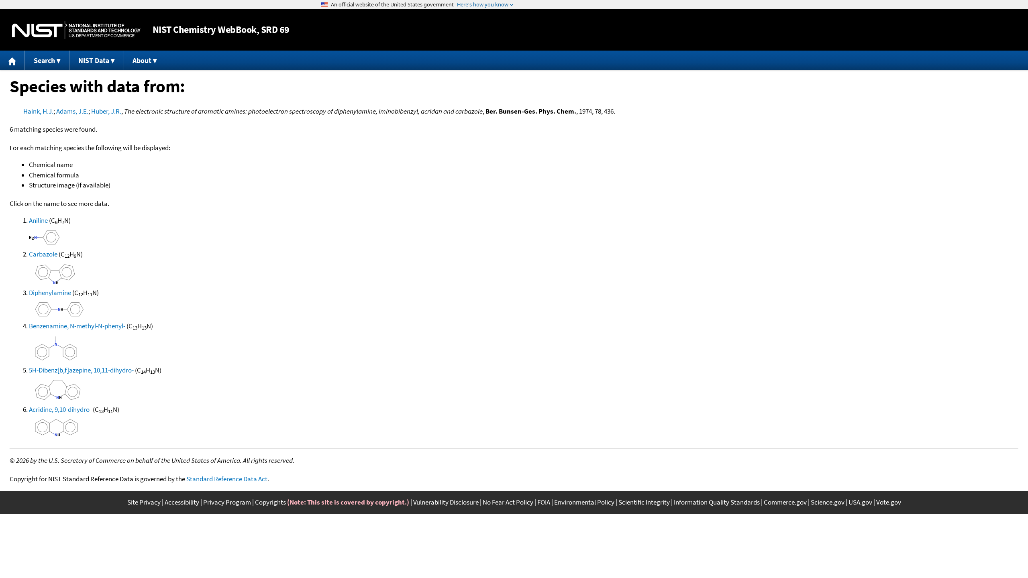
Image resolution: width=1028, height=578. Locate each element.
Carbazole (43, 254)
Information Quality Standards (717, 502)
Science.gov (827, 502)
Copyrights (270, 502)
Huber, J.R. (106, 111)
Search (44, 60)
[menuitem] (12, 60)
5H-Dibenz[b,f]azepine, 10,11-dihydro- (81, 370)
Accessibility (182, 502)
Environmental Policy (584, 502)
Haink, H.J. (38, 111)
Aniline (38, 220)
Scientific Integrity (644, 502)
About (142, 60)
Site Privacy (144, 502)
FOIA (543, 502)
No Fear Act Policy (508, 502)
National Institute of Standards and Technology (76, 30)
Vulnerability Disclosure (446, 502)
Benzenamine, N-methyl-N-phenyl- (77, 326)
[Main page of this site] (12, 60)
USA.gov (860, 502)
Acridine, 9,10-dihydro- (60, 409)
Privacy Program (227, 502)
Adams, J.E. (72, 111)
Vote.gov (888, 502)
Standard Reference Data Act (226, 478)
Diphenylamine (50, 292)
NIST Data (93, 60)
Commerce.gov (785, 502)
